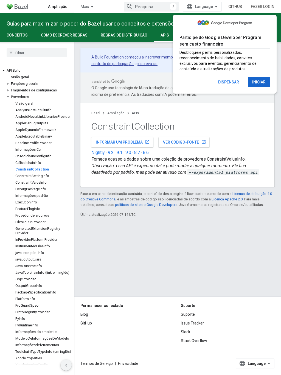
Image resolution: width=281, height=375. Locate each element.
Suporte (188, 314)
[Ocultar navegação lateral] (66, 365)
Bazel (95, 113)
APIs (165, 35)
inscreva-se (147, 63)
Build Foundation (109, 57)
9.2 (111, 152)
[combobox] (151, 7)
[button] (37, 70)
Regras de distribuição (124, 35)
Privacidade (128, 363)
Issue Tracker (192, 323)
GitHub (235, 6)
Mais (85, 6)
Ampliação (58, 6)
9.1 (119, 152)
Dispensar (228, 82)
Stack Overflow (194, 340)
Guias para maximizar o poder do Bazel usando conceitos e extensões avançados (105, 23)
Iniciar (259, 82)
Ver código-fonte (184, 141)
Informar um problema (123, 141)
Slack (185, 332)
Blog (84, 314)
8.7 (137, 152)
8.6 (146, 152)
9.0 (128, 152)
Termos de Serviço (96, 363)
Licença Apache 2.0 (227, 199)
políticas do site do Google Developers (146, 205)
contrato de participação (112, 63)
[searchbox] (37, 52)
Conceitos (17, 35)
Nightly (98, 152)
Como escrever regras (64, 35)
